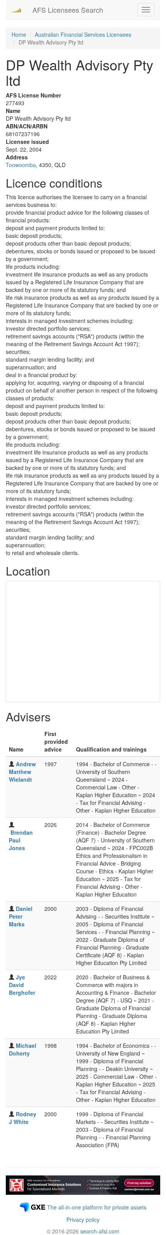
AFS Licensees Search (67, 10)
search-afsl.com (99, 1231)
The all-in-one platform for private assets (96, 1207)
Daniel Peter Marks (20, 916)
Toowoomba (21, 165)
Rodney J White (22, 1118)
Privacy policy (83, 1219)
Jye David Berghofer (22, 984)
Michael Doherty (22, 1049)
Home (19, 34)
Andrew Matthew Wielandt (22, 771)
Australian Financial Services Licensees (83, 34)
